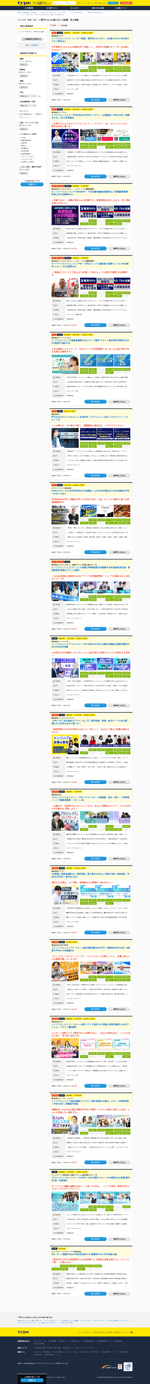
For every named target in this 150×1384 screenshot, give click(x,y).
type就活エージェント (54, 1354)
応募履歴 (53, 1341)
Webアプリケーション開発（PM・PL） (30, 1320)
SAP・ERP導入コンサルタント (118, 1320)
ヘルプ (91, 3)
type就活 (39, 1354)
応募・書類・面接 (55, 1348)
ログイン (113, 3)
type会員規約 (48, 1377)
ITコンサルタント (52, 1320)
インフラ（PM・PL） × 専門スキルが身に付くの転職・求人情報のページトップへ (104, 1332)
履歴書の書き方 (90, 1341)
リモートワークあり (27, 156)
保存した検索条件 (32, 45)
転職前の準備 (41, 1348)
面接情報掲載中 (26, 154)
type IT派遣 (125, 1352)
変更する (23, 64)
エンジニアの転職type (44, 1352)
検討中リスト (64, 1341)
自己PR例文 (40, 1344)
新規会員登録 (126, 3)
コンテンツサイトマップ (86, 1348)
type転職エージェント (110, 1352)
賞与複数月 (24, 148)
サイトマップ (82, 3)
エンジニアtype (73, 1352)
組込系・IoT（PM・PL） (49, 1323)
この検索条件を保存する (32, 39)
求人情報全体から (26, 114)
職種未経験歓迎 (26, 140)
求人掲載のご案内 (101, 3)
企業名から (39, 114)
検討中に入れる (119, 100)
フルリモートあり (26, 159)
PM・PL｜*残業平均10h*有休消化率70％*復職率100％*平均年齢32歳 (84, 1254)
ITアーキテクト (100, 1320)
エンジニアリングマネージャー (27, 1323)
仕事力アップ (69, 1348)
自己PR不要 (25, 151)
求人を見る (95, 100)
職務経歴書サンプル (105, 1341)
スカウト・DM (41, 1341)
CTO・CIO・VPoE (67, 1323)
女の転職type (59, 1352)
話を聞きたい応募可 (27, 162)
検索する (32, 184)
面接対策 (119, 1341)
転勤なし (24, 146)
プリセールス (86, 1320)
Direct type (95, 1352)
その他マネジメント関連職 (70, 1320)
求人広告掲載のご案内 (59, 1377)
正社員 (23, 137)
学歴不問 (24, 143)
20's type (85, 1352)
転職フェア (76, 1341)
